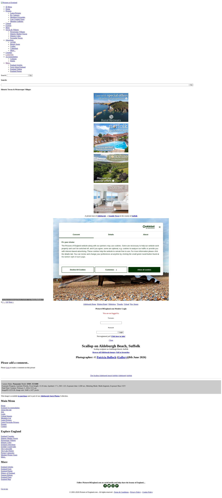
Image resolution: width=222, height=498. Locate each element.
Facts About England (18, 67)
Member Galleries (16, 21)
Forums (3, 424)
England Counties (7, 436)
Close (111, 340)
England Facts (6, 469)
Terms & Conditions (121, 492)
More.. (8, 63)
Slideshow (112, 304)
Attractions (10, 40)
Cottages (13, 59)
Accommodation (12, 57)
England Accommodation (10, 408)
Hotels (12, 61)
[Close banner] (159, 227)
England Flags (6, 477)
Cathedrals (14, 48)
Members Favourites (17, 17)
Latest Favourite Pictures (10, 422)
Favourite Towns (16, 38)
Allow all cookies (144, 270)
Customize (109, 270)
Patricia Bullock (36, 299)
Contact (4, 426)
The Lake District (7, 451)
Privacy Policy (135, 492)
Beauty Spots (15, 44)
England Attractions (8, 445)
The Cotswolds (6, 449)
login (8, 368)
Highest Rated (102, 304)
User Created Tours (17, 19)
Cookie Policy (147, 492)
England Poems (16, 71)
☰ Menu (9, 7)
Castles (12, 46)
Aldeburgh (122, 376)
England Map (6, 479)
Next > (11, 302)
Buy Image (134, 304)
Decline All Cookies (78, 270)
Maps (8, 28)
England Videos (16, 69)
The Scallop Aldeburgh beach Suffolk (104, 376)
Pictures (8, 11)
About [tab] (145, 234)
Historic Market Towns (18, 34)
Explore (8, 26)
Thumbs (120, 304)
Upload (8, 23)
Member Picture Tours (9, 455)
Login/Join (9, 55)
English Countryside (8, 447)
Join (2, 412)
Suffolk (129, 376)
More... (12, 50)
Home (8, 9)
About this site (6, 410)
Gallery (122, 357)
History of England (8, 473)
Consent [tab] (76, 234)
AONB (13, 42)
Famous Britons (6, 475)
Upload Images (6, 416)
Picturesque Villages (17, 32)
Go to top (4, 489)
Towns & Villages (12, 30)
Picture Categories (7, 453)
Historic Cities (15, 36)
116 (7, 302)
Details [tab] (111, 234)
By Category (15, 15)
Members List (6, 418)
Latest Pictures (15, 13)
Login (3, 414)
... (4, 302)
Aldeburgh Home (89, 304)
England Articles (16, 65)
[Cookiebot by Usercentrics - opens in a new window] (144, 227)
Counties (9, 53)
